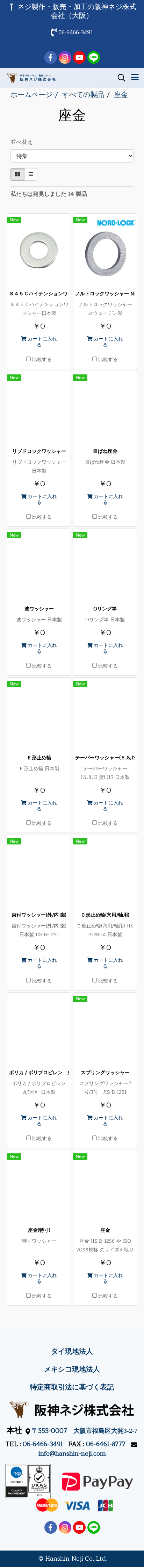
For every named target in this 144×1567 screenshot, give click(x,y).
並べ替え (23, 142)
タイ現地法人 (72, 1351)
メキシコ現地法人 (72, 1369)
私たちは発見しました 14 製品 (48, 194)
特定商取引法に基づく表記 (72, 1387)
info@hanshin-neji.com (72, 1453)
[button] (119, 78)
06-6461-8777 (105, 1444)
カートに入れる (41, 342)
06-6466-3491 (43, 1444)
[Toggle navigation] (135, 77)
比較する (42, 359)
